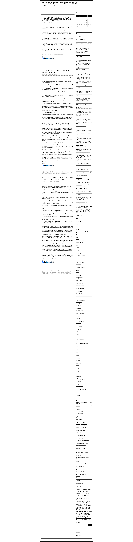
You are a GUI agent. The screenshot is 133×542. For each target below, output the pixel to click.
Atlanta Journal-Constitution (80, 262)
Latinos (71, 270)
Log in (77, 530)
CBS (76, 226)
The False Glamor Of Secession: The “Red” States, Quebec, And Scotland (57, 179)
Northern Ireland (69, 63)
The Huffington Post (79, 386)
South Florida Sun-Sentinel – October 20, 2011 (84, 169)
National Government (52, 271)
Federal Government (58, 268)
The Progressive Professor (59, 3)
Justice (69, 270)
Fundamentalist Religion (46, 270)
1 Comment (55, 74)
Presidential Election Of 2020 (81, 508)
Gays (51, 270)
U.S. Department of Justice (80, 469)
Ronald (50, 22)
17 (79, 24)
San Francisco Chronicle (80, 285)
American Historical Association (81, 411)
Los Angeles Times (79, 277)
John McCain (81, 502)
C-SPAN (77, 224)
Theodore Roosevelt (79, 516)
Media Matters (78, 235)
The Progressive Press (80, 387)
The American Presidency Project (81, 438)
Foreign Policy (78, 305)
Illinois (48, 171)
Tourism (67, 65)
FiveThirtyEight (78, 360)
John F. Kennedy (64, 270)
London (61, 63)
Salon (77, 373)
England (47, 268)
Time (77, 331)
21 (88, 24)
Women (70, 273)
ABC (77, 218)
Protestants (54, 65)
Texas (70, 172)
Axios (77, 352)
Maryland (52, 171)
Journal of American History (80, 422)
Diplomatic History (79, 419)
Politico (77, 365)
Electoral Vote (78, 357)
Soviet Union (62, 172)
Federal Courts (51, 268)
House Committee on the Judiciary (82, 452)
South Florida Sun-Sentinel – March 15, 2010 (83, 165)
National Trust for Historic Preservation (82, 428)
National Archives (79, 455)
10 (79, 22)
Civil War (58, 267)
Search (90, 524)
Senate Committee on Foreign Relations (83, 463)
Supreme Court (78, 514)
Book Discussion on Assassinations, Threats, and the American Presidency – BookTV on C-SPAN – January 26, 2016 (83, 198)
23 (77, 26)
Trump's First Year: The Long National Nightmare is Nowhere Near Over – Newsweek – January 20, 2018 (84, 86)
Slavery (66, 272)
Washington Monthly (79, 336)
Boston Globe (78, 264)
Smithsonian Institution (80, 466)
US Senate (60, 173)
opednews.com (78, 247)
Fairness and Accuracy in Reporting (82, 231)
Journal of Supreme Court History (81, 424)
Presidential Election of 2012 (84, 505)
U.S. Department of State (80, 471)
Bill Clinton (83, 491)
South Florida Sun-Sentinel (80, 286)
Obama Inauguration (79, 483)
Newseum (77, 461)
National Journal (78, 363)
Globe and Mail (78, 269)
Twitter (77, 346)
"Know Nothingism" (54, 62)
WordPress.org (78, 535)
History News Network (80, 400)
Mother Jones (78, 308)
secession (62, 272)
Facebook (77, 341)
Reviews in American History (81, 437)
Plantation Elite (64, 271)
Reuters (77, 250)
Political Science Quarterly (80, 316)
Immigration (55, 63)
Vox (76, 256)
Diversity (62, 62)
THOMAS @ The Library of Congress (82, 443)
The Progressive (79, 329)
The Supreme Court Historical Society (82, 440)
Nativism (64, 63)
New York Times (79, 280)
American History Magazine (80, 300)
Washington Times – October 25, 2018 (82, 190)
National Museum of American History (82, 459)
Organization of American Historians (82, 433)
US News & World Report (80, 332)
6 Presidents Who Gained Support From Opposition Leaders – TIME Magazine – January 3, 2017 (84, 45)
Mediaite (77, 237)
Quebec (66, 171)
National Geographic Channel (81, 240)
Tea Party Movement (86, 514)
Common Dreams (79, 353)
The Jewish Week (79, 291)
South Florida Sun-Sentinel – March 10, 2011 (83, 163)
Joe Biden (86, 501)
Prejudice (43, 272)
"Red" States (56, 266)
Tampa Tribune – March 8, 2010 (81, 175)
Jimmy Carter (81, 501)
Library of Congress (79, 454)
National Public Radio (79, 242)
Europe (71, 62)
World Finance (47, 66)
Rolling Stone (78, 318)
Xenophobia (53, 66)
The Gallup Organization (80, 382)
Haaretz (77, 270)
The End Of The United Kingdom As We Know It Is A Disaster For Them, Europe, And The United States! (56, 19)
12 (84, 22)
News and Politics (46, 62)
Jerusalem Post (78, 272)
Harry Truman (59, 270)
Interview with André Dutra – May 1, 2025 (83, 152)
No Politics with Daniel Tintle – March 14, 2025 (84, 153)
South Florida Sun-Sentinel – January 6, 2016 (83, 161)
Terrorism (64, 65)
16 (77, 24)
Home (43, 8)
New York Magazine (79, 311)
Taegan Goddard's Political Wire (81, 378)
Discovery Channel (79, 229)
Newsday (77, 281)
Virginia (63, 173)
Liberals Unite (78, 361)
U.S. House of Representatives (81, 474)
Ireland (58, 63)
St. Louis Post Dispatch (80, 288)
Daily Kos (77, 355)
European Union (44, 63)
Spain (65, 172)
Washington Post (79, 293)
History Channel (78, 232)
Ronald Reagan (82, 513)
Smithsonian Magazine (80, 319)
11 (81, 22)
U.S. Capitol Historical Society (81, 445)
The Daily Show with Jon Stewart (81, 255)
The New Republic (79, 326)
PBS (76, 248)
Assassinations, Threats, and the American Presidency (67, 8)
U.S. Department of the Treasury (81, 472)
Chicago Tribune (79, 265)
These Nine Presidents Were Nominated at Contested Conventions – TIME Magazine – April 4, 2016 (83, 78)
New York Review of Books (80, 313)
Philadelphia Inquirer (79, 283)
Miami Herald (78, 278)
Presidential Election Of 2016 (47, 65)
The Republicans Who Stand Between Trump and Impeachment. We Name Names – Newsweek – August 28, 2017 (83, 68)
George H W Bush (84, 498)
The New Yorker (79, 327)
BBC (77, 222)
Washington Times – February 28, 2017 (82, 188)
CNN (77, 227)
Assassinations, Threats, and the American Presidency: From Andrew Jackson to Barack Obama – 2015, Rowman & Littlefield (83, 99)
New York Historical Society (80, 430)
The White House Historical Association (82, 441)
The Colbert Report (79, 253)
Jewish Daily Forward (79, 273)
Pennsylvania (62, 171)
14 (88, 22)
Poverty (69, 271)
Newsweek (78, 315)
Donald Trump (67, 62)
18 (81, 24)
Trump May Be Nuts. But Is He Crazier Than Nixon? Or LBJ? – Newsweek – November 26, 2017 (83, 82)
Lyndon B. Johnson (45, 271)
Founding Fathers (65, 268)
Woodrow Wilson (84, 519)
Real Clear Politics (79, 369)
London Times (78, 275)
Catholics (59, 62)
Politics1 (77, 366)
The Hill (77, 384)
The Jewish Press (79, 290)
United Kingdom (44, 173)
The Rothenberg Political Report (81, 389)
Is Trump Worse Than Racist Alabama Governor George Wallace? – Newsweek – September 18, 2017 (83, 55)
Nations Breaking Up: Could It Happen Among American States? (56, 72)
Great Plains (54, 270)
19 (84, 24)
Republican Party (54, 272)
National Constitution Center (81, 427)
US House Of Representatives (53, 173)
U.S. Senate (78, 476)
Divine (86, 539)
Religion (49, 272)
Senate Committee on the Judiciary (82, 464)
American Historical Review (80, 413)
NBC (77, 243)
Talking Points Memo (79, 252)
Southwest (54, 273)
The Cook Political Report (80, 379)
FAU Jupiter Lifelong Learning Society (82, 343)
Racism (57, 65)
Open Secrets (78, 432)
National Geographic (79, 310)
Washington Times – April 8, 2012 (81, 186)
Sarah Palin (87, 513)
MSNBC (77, 239)
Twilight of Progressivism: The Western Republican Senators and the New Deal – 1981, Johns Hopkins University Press (84, 103)
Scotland (60, 65)
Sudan (68, 172)
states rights (58, 273)
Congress (87, 491)
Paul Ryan (83, 504)
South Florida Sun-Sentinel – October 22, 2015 (84, 171)
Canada (47, 267)
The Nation (78, 324)
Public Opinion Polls (85, 509)
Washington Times (79, 294)
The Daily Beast (78, 381)
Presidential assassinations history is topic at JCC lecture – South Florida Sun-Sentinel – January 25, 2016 (83, 156)
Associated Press (79, 221)
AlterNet (77, 219)
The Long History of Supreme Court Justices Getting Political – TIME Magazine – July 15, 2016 (83, 64)
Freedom (69, 268)
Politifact (77, 368)
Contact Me (83, 8)
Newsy (77, 245)
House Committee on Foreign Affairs (82, 450)
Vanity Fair (78, 334)
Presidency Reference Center (81, 435)
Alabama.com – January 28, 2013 (81, 109)
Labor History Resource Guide (81, 425)
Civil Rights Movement (52, 267)
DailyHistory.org (78, 417)
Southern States (49, 273)
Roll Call (77, 371)
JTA (76, 234)
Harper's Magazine (79, 306)
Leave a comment (57, 22)
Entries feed (78, 532)
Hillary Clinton (50, 63)
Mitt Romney (79, 504)
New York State (57, 171)
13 (86, 22)
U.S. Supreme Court (79, 477)
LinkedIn (77, 344)
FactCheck (78, 358)
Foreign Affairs (78, 303)
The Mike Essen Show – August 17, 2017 (83, 182)
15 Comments (56, 181)
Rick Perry (45, 172)
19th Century (60, 266)
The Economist (78, 323)
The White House (79, 468)
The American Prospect (80, 321)
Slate (77, 374)
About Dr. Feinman (50, 8)
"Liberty (52, 266)
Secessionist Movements (55, 172)
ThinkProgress (78, 390)
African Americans (84, 489)
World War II (88, 519)
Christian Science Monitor (80, 267)
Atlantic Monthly (79, 302)
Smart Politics (78, 376)
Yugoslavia (66, 173)
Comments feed (79, 533)
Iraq (50, 171)
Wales (67, 273)
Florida (45, 171)
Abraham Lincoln (66, 266)
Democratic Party (63, 267)
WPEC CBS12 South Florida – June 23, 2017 (83, 191)
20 (86, 24)
